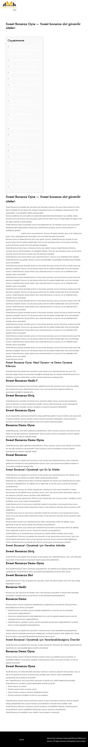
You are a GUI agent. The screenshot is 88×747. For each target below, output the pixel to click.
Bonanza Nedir (20, 150)
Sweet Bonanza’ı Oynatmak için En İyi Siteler (24, 104)
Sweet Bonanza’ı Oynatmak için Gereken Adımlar (21, 118)
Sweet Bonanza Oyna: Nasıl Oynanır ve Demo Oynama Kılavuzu (25, 50)
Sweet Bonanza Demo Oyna (25, 86)
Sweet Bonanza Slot (23, 144)
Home (22, 740)
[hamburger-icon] (14, 10)
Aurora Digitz (81, 741)
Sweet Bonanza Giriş (24, 66)
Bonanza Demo (20, 156)
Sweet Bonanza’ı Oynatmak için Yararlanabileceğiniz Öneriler (24, 168)
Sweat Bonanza (20, 94)
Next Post (80, 722)
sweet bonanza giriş (13, 233)
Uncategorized (12, 32)
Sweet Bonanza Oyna (24, 72)
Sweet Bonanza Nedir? (26, 60)
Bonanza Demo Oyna (24, 78)
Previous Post (9, 722)
